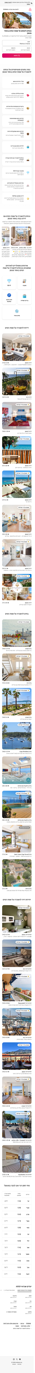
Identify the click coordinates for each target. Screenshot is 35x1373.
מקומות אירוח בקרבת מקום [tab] (25, 1290)
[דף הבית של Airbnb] (30, 9)
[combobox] (17, 44)
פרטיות (19, 1364)
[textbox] (24, 50)
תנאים (14, 1364)
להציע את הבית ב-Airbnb (10, 9)
